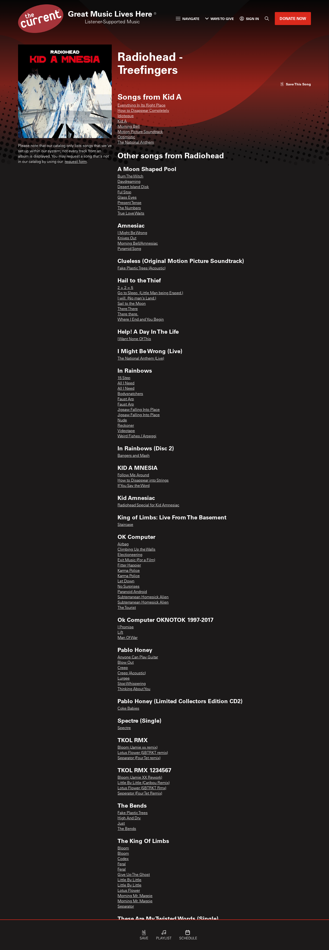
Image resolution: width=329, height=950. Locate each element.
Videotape (126, 431)
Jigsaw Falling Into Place (139, 410)
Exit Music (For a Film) (136, 560)
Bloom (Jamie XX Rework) (140, 778)
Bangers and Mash (134, 456)
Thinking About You (134, 689)
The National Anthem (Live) (141, 359)
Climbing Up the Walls (136, 550)
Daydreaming (129, 182)
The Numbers (129, 208)
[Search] (267, 18)
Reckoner (126, 426)
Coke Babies (128, 709)
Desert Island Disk (133, 187)
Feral (122, 864)
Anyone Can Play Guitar (138, 657)
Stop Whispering (132, 684)
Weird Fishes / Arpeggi (137, 436)
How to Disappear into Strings (143, 481)
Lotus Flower (129, 891)
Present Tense (129, 203)
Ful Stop (124, 192)
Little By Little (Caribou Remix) (144, 783)
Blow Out (126, 663)
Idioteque (126, 116)
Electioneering (130, 555)
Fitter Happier (129, 565)
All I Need (126, 383)
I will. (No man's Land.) (137, 298)
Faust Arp (126, 399)
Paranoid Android (132, 592)
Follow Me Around (133, 475)
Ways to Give (222, 18)
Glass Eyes (127, 198)
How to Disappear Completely (143, 111)
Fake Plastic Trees (133, 813)
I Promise (126, 627)
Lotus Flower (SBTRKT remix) (143, 753)
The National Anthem (136, 143)
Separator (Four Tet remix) (139, 758)
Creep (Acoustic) (132, 673)
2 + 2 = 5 (125, 288)
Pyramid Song (129, 249)
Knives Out (127, 238)
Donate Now (293, 18)
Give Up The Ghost (134, 875)
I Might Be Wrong (132, 233)
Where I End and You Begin (141, 320)
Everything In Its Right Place (141, 106)
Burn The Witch (130, 177)
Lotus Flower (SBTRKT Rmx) (142, 788)
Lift (120, 633)
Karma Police (129, 571)
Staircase (125, 525)
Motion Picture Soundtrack (140, 132)
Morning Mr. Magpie (135, 896)
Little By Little (129, 880)
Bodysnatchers (130, 394)
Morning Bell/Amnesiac (138, 244)
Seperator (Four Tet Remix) (140, 794)
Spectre (124, 728)
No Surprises (128, 587)
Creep (123, 668)
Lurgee (124, 679)
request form (76, 162)
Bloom (123, 848)
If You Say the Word (134, 486)
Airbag (123, 544)
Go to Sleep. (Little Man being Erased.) (150, 293)
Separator (126, 907)
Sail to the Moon (132, 304)
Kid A (122, 121)
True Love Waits (131, 214)
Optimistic (126, 137)
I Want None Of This (134, 339)
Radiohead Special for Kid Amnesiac (148, 505)
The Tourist (127, 608)
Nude (122, 420)
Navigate (190, 18)
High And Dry (129, 818)
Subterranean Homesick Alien (143, 597)
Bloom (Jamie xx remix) (138, 748)
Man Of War (128, 638)
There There (128, 309)
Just (121, 824)
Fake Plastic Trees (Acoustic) (141, 268)
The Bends (127, 829)
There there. (128, 314)
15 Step (124, 378)
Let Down (126, 581)
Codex (123, 859)
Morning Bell (129, 127)
